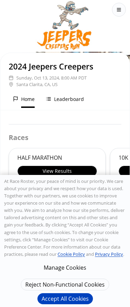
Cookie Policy (71, 254)
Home (28, 99)
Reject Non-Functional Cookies (65, 284)
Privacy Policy (109, 254)
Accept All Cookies (65, 299)
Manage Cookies (65, 267)
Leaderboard (69, 99)
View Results (57, 171)
